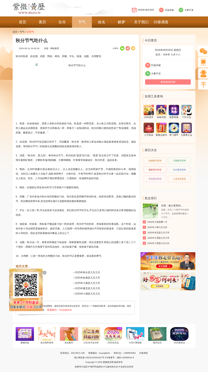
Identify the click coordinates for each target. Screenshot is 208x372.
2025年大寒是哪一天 (157, 222)
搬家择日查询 (155, 169)
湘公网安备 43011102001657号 (89, 357)
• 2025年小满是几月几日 (87, 293)
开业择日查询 (155, 179)
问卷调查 (143, 353)
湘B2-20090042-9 (125, 357)
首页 (15, 32)
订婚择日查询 (179, 160)
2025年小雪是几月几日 (158, 243)
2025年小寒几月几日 (157, 227)
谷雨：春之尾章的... (171, 205)
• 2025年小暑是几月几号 (29, 288)
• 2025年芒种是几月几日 (29, 293)
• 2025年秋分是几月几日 (87, 272)
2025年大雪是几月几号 (158, 238)
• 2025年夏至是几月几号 (87, 288)
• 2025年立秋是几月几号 (29, 283)
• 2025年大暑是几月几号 (87, 283)
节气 (22, 32)
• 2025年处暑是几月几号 (87, 277)
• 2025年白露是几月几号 (29, 277)
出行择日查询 (179, 169)
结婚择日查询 (155, 160)
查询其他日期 (168, 82)
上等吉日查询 (179, 179)
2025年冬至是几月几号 (158, 232)
